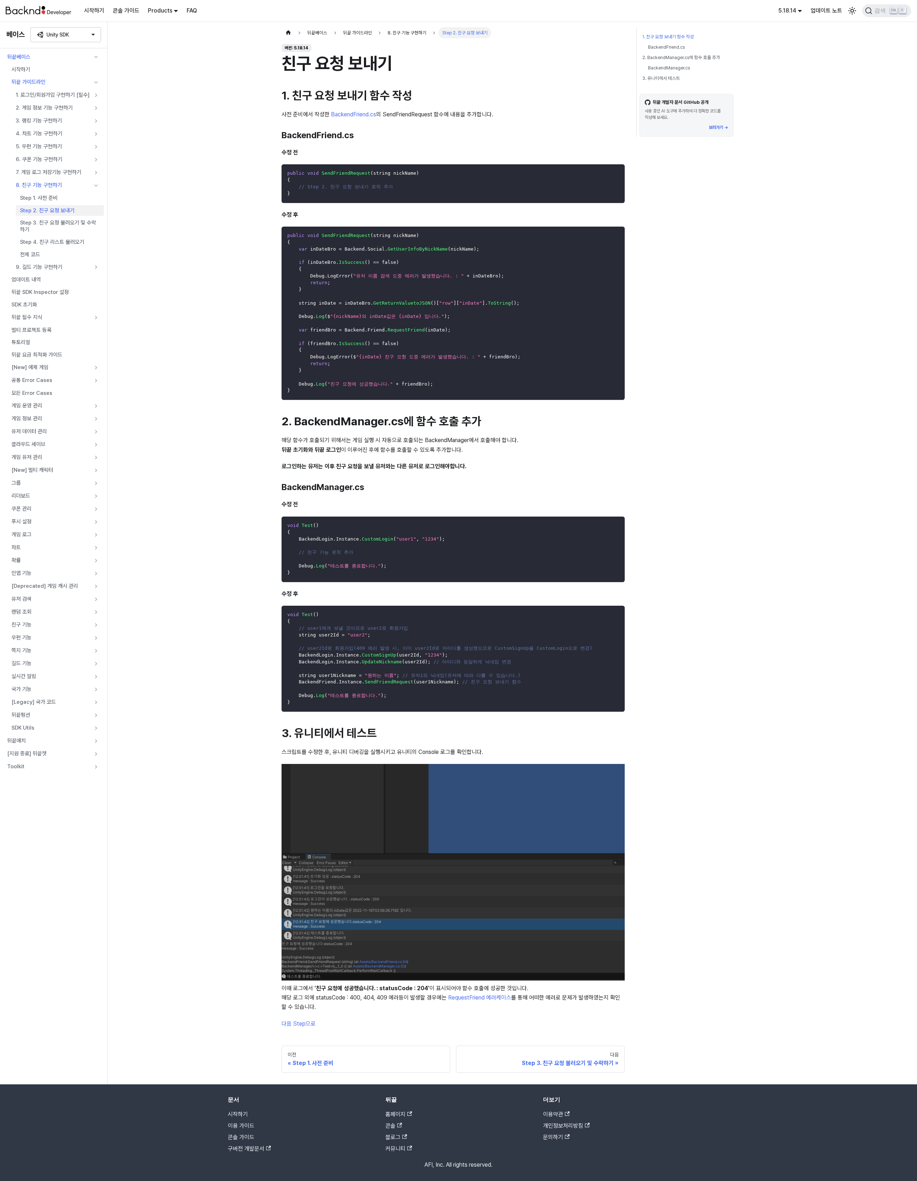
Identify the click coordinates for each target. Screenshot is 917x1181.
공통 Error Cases (31, 380)
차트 (16, 547)
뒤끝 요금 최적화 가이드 (36, 355)
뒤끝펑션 (20, 715)
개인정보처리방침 (563, 1125)
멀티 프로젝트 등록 (31, 330)
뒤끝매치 (16, 740)
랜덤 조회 (21, 612)
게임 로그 (21, 534)
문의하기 (553, 1137)
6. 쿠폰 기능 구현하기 (39, 159)
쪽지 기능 (21, 650)
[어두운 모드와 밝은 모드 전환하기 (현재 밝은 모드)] (852, 10)
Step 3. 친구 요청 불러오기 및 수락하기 (58, 226)
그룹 (16, 483)
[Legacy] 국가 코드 (33, 702)
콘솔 (390, 1125)
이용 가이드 (241, 1125)
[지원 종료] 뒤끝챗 (27, 753)
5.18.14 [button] (787, 10)
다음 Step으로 (299, 1023)
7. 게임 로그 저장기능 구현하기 (48, 172)
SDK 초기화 (24, 304)
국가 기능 (21, 689)
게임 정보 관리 (26, 418)
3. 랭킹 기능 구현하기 (39, 120)
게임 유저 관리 (26, 457)
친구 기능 (21, 624)
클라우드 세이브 (28, 444)
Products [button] (160, 10)
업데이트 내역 (26, 279)
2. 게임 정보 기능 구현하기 (44, 108)
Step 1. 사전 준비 (39, 198)
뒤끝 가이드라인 (28, 82)
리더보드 (20, 496)
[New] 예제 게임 (29, 367)
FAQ (192, 10)
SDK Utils (22, 728)
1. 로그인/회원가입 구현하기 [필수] (53, 95)
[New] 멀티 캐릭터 (32, 470)
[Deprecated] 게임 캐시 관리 (44, 586)
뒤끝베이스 (18, 57)
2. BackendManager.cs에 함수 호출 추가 (681, 57)
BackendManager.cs (669, 68)
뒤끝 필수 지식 (26, 317)
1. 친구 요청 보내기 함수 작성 (668, 36)
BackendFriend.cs (353, 114)
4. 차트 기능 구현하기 (39, 133)
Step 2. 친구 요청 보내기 (47, 210)
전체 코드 (30, 254)
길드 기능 (21, 663)
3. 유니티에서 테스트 (661, 78)
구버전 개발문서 (246, 1148)
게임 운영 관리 (26, 405)
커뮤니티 (395, 1148)
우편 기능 (21, 637)
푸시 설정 (21, 521)
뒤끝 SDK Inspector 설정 (40, 292)
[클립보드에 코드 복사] (616, 173)
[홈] (288, 32)
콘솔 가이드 (126, 10)
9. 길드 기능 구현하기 (39, 267)
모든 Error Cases (31, 393)
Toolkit (15, 766)
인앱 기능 (21, 573)
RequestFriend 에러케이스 (479, 997)
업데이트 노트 (826, 10)
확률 (16, 560)
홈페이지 (395, 1114)
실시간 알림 (23, 676)
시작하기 (94, 10)
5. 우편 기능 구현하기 (39, 146)
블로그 (392, 1137)
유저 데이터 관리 (29, 431)
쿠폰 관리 (21, 508)
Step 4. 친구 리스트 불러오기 (52, 242)
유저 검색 (21, 599)
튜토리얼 (20, 342)
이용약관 (553, 1114)
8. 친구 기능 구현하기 (39, 185)
